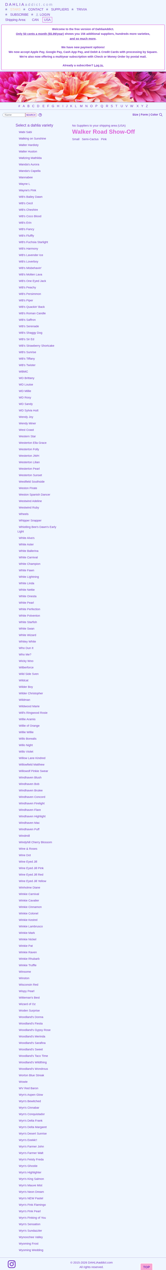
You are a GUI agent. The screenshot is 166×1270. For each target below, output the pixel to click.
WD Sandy (26, 404)
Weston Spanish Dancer (34, 494)
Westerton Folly (29, 449)
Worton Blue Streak (31, 1075)
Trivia (82, 9)
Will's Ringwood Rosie (33, 712)
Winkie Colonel (28, 913)
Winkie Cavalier (29, 900)
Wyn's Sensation (29, 1224)
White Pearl (26, 602)
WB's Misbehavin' (30, 268)
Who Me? (25, 654)
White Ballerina (28, 551)
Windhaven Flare (30, 809)
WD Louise (26, 384)
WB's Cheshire (28, 209)
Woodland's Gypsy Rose (35, 1030)
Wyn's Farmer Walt (31, 1153)
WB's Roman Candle (32, 313)
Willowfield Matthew (31, 764)
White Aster (26, 544)
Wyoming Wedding (31, 1250)
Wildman (24, 699)
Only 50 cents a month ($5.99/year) (40, 33)
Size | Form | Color (145, 114)
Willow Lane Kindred (32, 758)
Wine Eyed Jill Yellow (32, 881)
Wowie (23, 1081)
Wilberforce (26, 667)
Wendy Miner (27, 423)
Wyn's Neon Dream (31, 1191)
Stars (15, 9)
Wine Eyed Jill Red (31, 874)
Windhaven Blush (30, 777)
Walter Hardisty (29, 145)
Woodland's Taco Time (33, 1055)
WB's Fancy (26, 229)
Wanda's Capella (30, 171)
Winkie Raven (28, 952)
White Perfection (29, 609)
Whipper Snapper (30, 520)
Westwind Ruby (29, 507)
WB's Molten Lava (30, 274)
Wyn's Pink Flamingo (32, 1204)
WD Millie (25, 391)
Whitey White (27, 641)
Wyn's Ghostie (28, 1166)
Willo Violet (26, 751)
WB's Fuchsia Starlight (33, 242)
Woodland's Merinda (32, 1036)
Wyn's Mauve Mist (30, 1185)
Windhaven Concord (32, 797)
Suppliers (60, 9)
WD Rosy (25, 397)
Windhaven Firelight (32, 803)
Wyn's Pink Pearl (30, 1211)
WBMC (23, 371)
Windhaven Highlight (32, 816)
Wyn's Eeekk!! (28, 1140)
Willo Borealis (27, 738)
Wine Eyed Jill (28, 861)
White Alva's (27, 538)
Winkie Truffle (27, 965)
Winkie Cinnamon (30, 907)
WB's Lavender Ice (31, 255)
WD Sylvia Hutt (28, 410)
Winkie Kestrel (28, 920)
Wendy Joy (26, 417)
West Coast (26, 429)
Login (44, 14)
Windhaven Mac (29, 822)
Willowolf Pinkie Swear (33, 771)
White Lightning (29, 576)
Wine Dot (25, 855)
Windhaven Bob (29, 784)
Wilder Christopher (31, 693)
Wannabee (26, 177)
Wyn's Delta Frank (30, 1120)
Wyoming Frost (28, 1243)
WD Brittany (26, 378)
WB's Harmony (28, 248)
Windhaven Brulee (31, 790)
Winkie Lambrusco (31, 926)
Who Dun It (26, 648)
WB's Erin (25, 222)
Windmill (24, 835)
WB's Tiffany (27, 358)
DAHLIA (29, 4)
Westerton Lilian (29, 462)
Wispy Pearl (26, 991)
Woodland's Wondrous (33, 1068)
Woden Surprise (29, 1010)
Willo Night (26, 745)
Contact (35, 9)
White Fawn (26, 570)
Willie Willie (26, 732)
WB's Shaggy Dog (30, 332)
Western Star (27, 436)
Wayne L (24, 183)
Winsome (25, 971)
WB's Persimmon (30, 294)
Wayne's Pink (27, 190)
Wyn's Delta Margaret (33, 1127)
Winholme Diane (29, 887)
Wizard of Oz (27, 1004)
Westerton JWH (29, 455)
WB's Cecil (26, 203)
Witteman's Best (29, 997)
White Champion (29, 563)
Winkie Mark (27, 932)
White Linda (26, 583)
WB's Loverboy (28, 261)
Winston (24, 978)
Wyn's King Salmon (31, 1178)
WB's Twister (27, 365)
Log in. (99, 65)
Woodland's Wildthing (33, 1062)
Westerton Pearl (29, 468)
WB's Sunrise (27, 352)
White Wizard (27, 635)
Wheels (24, 514)
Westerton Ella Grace (33, 442)
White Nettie (27, 589)
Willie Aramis (27, 719)
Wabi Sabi (25, 132)
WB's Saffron (27, 319)
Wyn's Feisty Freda (31, 1159)
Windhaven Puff (29, 829)
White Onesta (27, 596)
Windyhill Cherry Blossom (35, 842)
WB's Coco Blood (30, 216)
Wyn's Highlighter (30, 1172)
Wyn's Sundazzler (30, 1230)
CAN (35, 20)
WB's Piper (26, 300)
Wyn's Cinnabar (29, 1107)
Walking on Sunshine (32, 138)
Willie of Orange (29, 725)
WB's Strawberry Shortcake (36, 345)
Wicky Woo (26, 661)
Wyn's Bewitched (30, 1101)
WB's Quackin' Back (32, 306)
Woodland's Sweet (31, 1049)
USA (47, 20)
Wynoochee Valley (31, 1237)
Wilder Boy (26, 686)
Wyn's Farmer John (31, 1146)
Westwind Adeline (30, 501)
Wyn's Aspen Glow (31, 1094)
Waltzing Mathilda (30, 158)
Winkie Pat (26, 945)
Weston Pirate (28, 488)
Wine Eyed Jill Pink (31, 868)
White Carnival (28, 557)
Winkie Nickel (27, 939)
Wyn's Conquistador (32, 1114)
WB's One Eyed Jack (32, 281)
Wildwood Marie (29, 706)
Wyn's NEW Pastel (31, 1198)
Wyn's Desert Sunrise (33, 1133)
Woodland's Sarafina (32, 1043)
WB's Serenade (29, 326)
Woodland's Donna (31, 1017)
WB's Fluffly (26, 235)
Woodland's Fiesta (31, 1023)
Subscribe (19, 14)
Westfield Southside (32, 481)
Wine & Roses (28, 848)
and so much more (83, 38)
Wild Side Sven (29, 674)
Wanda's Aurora (29, 164)
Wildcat (23, 680)
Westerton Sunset (30, 475)
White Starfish (28, 622)
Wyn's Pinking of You (32, 1217)
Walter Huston (28, 151)
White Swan (26, 628)
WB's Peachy (27, 287)
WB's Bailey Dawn (30, 196)
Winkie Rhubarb (29, 958)
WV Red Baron (28, 1088)
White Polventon (29, 615)
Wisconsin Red (28, 984)
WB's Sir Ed (26, 339)
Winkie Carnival (29, 894)
